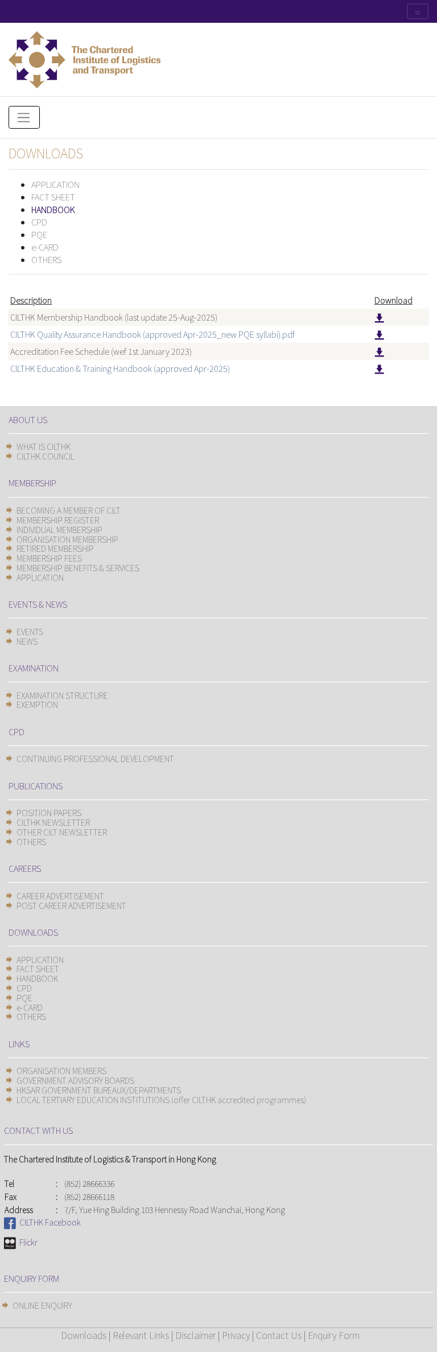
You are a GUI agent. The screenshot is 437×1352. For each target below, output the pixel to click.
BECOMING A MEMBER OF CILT (69, 510)
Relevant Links (141, 1335)
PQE (39, 234)
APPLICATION (55, 184)
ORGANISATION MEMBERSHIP (67, 539)
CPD (39, 222)
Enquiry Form (334, 1335)
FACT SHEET (53, 197)
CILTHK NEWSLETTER (53, 822)
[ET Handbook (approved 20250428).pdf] (379, 368)
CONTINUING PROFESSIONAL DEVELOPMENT (95, 758)
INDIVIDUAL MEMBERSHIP (59, 529)
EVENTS (30, 631)
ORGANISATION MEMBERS (61, 1070)
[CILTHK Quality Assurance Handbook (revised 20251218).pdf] (379, 334)
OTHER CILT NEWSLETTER (62, 832)
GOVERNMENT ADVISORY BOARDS (75, 1080)
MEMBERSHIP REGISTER (58, 520)
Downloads (83, 1335)
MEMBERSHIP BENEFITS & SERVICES (78, 567)
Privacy (236, 1335)
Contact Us (279, 1335)
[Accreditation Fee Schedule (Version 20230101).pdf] (379, 351)
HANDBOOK (53, 209)
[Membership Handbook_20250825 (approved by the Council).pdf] (379, 317)
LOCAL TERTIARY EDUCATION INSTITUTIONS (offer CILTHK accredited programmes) (161, 1099)
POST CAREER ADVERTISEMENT (71, 905)
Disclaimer (195, 1335)
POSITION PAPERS (49, 812)
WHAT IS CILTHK (44, 446)
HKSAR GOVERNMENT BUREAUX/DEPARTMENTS (99, 1090)
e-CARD (45, 247)
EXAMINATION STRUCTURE (62, 695)
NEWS (27, 641)
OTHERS (46, 259)
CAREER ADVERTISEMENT (60, 896)
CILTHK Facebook (48, 1222)
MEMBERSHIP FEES (49, 558)
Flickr (27, 1242)
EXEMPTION (37, 704)
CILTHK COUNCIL (46, 456)
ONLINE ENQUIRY (42, 1305)
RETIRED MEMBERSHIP (55, 548)
